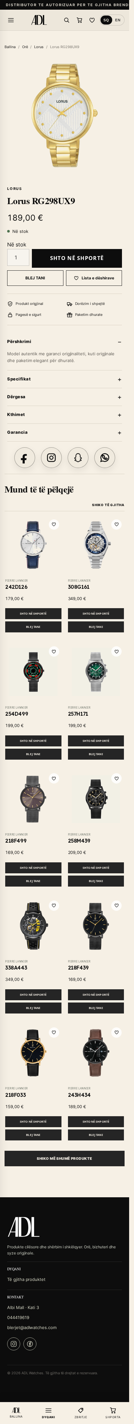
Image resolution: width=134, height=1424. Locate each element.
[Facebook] (29, 1343)
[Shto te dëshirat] (54, 524)
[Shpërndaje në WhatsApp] (104, 457)
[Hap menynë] (11, 20)
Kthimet (16, 414)
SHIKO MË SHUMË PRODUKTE (64, 1158)
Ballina (10, 47)
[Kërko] (67, 20)
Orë (25, 47)
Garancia (17, 432)
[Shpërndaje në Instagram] (51, 457)
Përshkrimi (19, 341)
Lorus (39, 47)
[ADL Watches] (39, 20)
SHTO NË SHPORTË (77, 258)
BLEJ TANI (35, 277)
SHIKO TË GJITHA (108, 505)
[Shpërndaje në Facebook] (24, 457)
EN (118, 20)
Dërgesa (16, 396)
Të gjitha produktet (26, 1279)
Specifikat (19, 378)
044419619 (18, 1317)
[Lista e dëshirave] (92, 20)
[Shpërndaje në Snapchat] (78, 457)
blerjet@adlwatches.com (32, 1327)
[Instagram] (13, 1343)
